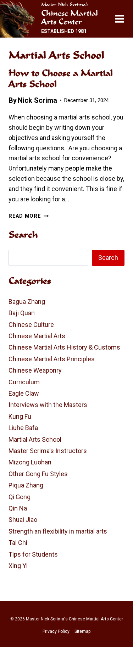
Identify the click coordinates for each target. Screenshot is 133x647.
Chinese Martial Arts (37, 336)
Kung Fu (20, 416)
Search (108, 257)
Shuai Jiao (23, 519)
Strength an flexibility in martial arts (58, 531)
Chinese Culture (31, 324)
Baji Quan (22, 313)
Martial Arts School (35, 439)
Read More (29, 216)
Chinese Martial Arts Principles (52, 359)
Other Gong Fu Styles (38, 474)
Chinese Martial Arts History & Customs (64, 347)
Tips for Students (33, 554)
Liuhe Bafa (23, 427)
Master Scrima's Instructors (48, 450)
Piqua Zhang (26, 485)
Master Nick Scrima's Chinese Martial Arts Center (74, 619)
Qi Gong (20, 497)
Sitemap (82, 631)
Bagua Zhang (27, 301)
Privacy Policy (56, 631)
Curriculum (24, 382)
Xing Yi (18, 565)
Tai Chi (18, 542)
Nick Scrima (37, 100)
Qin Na (18, 508)
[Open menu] (122, 18)
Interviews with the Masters (48, 404)
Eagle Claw (24, 393)
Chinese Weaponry (35, 370)
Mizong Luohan (30, 462)
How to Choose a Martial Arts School (61, 78)
